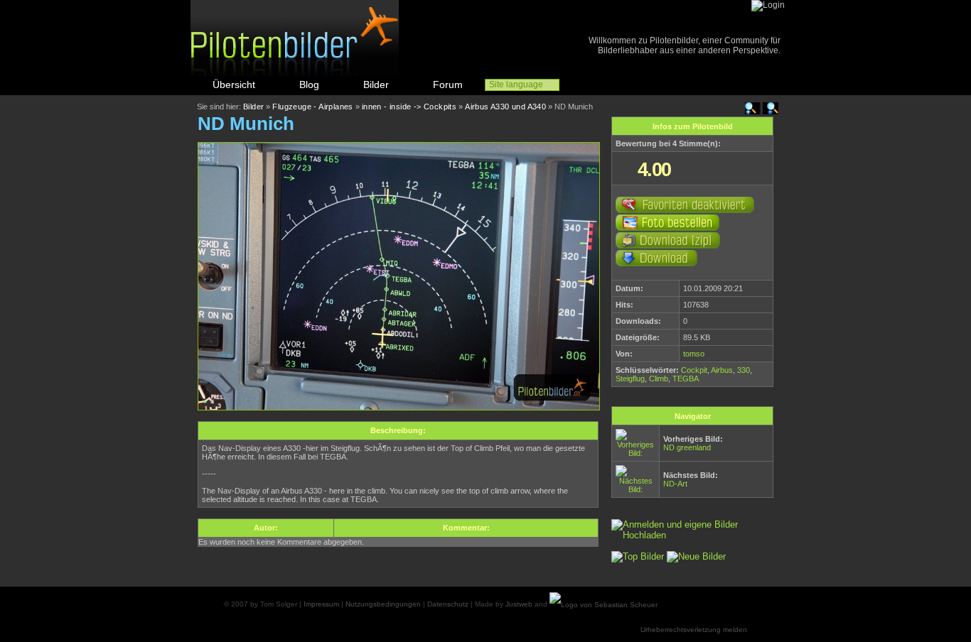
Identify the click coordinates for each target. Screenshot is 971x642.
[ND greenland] (635, 453)
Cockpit (694, 370)
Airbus (722, 370)
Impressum (321, 604)
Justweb (518, 604)
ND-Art (675, 483)
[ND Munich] (399, 407)
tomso (693, 353)
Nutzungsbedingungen (383, 604)
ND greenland (687, 447)
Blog (309, 84)
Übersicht (234, 84)
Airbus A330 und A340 (505, 106)
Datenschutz (447, 604)
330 (743, 370)
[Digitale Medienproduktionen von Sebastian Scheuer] (603, 604)
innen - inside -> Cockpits (409, 106)
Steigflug (630, 378)
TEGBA (685, 378)
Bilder (376, 84)
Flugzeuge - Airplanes (312, 106)
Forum (448, 84)
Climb (658, 378)
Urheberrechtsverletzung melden (693, 629)
